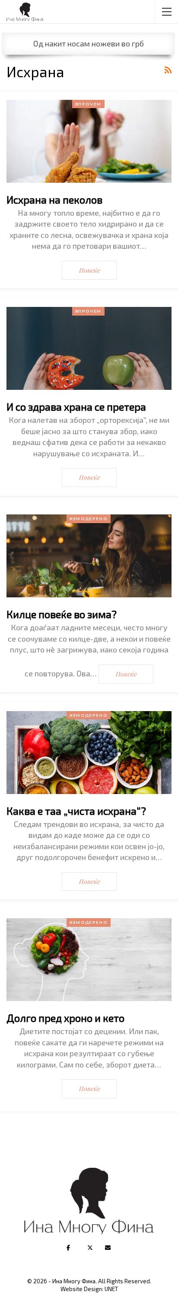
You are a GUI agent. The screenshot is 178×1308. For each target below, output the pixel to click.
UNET (111, 1288)
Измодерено (89, 518)
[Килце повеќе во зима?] (89, 555)
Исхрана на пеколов (54, 199)
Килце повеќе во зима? (61, 614)
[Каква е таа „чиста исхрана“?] (89, 752)
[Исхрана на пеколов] (89, 141)
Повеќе (89, 270)
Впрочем (88, 104)
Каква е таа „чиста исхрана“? (76, 810)
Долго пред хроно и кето (65, 1017)
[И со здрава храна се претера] (89, 348)
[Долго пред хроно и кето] (89, 959)
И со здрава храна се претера (76, 406)
